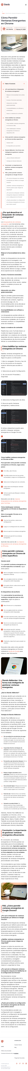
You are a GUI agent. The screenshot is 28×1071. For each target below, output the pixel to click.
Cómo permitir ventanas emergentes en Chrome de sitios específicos (15, 138)
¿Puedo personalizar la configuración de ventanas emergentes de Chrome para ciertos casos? (16, 202)
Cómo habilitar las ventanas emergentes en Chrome (12, 119)
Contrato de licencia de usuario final (9, 1053)
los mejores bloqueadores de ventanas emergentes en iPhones (13, 544)
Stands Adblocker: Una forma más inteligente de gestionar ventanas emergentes (14, 152)
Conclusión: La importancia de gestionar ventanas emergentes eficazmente (13, 167)
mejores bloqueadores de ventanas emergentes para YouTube (13, 501)
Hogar (3, 13)
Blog (15, 1047)
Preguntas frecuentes (19, 1058)
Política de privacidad (6, 1050)
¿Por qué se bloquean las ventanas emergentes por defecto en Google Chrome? (15, 180)
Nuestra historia (18, 1044)
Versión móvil (10, 142)
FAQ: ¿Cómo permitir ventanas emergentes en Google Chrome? (14, 173)
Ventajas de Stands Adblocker (14, 161)
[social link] (16, 1064)
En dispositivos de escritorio (14, 145)
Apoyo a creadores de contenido (15, 113)
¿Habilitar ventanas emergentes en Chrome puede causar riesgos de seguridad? (15, 187)
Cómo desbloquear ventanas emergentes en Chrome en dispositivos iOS (14, 130)
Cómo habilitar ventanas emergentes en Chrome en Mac (16, 124)
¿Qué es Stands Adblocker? (14, 157)
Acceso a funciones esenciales (14, 100)
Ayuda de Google (14, 651)
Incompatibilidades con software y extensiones (15, 109)
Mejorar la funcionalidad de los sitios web (16, 96)
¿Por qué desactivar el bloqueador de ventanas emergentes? (14, 90)
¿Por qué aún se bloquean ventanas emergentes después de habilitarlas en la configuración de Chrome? (15, 195)
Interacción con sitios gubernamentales (12, 104)
